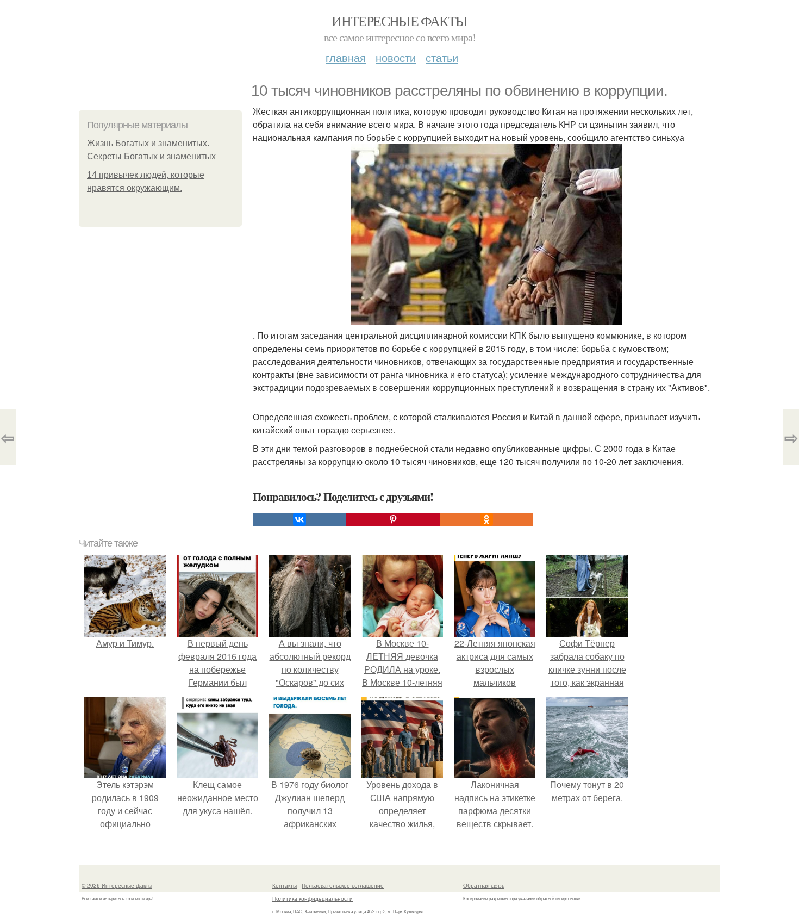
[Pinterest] (393, 519)
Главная (346, 57)
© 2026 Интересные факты (117, 885)
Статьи (442, 57)
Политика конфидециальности (312, 898)
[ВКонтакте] (299, 519)
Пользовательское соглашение (343, 885)
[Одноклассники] (486, 519)
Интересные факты (399, 20)
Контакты (284, 885)
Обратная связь (483, 885)
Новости (396, 57)
